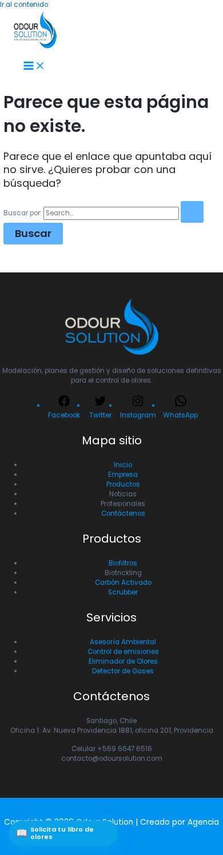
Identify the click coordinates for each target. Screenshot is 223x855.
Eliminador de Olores (123, 661)
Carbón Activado (123, 582)
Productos (123, 484)
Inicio (123, 464)
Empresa (123, 474)
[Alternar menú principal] (34, 66)
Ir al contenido (24, 4)
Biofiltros (123, 563)
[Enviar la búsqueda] (192, 212)
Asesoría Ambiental (123, 642)
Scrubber (123, 592)
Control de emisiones (123, 651)
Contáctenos (123, 513)
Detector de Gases (123, 671)
